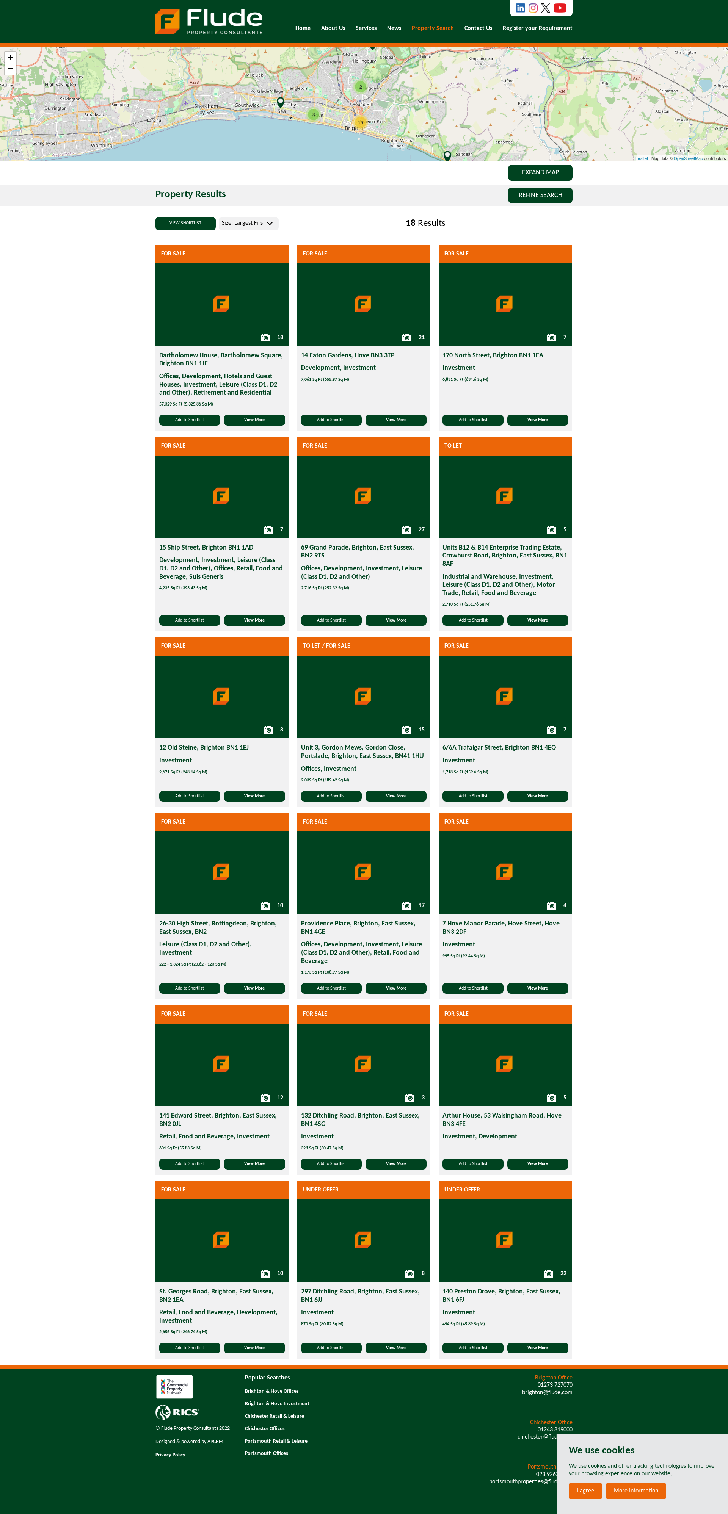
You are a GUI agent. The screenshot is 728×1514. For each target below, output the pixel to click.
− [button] (10, 69)
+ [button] (10, 57)
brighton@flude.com (547, 1393)
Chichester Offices (265, 1429)
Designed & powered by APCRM (189, 1442)
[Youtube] (560, 8)
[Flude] (208, 21)
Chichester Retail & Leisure (274, 1416)
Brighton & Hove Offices (272, 1391)
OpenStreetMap (688, 158)
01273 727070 (555, 1385)
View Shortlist (185, 223)
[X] (545, 8)
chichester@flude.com (545, 1437)
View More (254, 420)
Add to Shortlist (189, 420)
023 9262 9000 (554, 1475)
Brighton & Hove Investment (277, 1404)
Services (366, 28)
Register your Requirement (538, 28)
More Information (636, 1491)
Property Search (433, 28)
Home (303, 28)
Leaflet (641, 158)
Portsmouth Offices (266, 1453)
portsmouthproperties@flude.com (531, 1482)
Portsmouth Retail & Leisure (276, 1441)
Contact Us (478, 28)
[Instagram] (533, 8)
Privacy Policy (170, 1455)
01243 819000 (555, 1430)
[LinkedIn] (520, 8)
